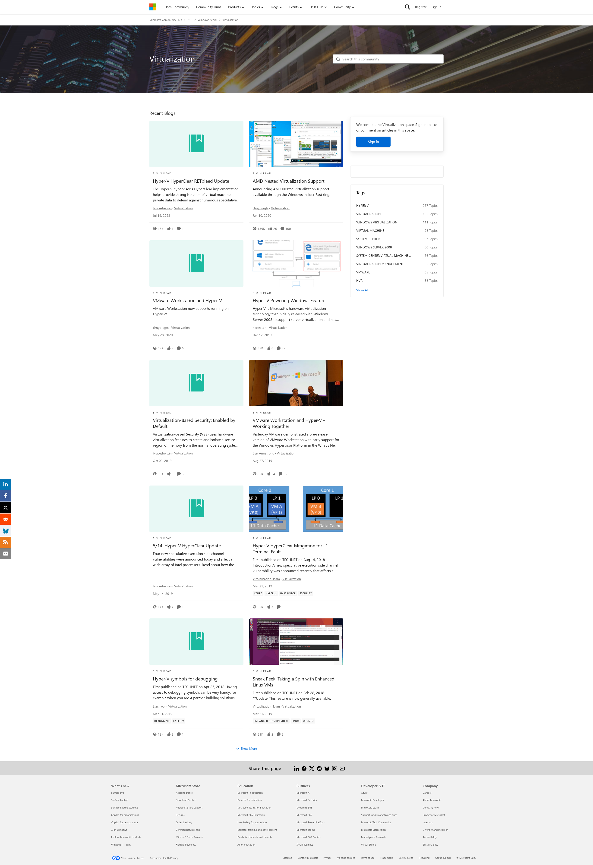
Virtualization (183, 208)
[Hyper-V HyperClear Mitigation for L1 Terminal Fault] (296, 509)
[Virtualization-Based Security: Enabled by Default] (196, 383)
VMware (363, 272)
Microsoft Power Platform (310, 822)
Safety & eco (406, 857)
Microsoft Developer (372, 800)
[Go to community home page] (152, 6)
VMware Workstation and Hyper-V (187, 300)
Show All (362, 290)
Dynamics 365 (304, 807)
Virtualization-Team (266, 579)
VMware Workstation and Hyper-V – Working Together (289, 423)
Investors (428, 822)
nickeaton (259, 327)
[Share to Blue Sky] (327, 768)
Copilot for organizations (125, 815)
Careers (427, 792)
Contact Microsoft (308, 857)
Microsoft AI (303, 792)
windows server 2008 (374, 247)
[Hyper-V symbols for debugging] (196, 641)
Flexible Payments (186, 844)
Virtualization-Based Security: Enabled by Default (194, 423)
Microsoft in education (250, 792)
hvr (359, 280)
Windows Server (207, 20)
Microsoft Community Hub (165, 20)
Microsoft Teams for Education (254, 807)
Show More (249, 748)
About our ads (443, 857)
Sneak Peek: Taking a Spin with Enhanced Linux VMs (293, 682)
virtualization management (380, 264)
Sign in (373, 141)
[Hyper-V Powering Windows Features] (296, 263)
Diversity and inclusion (435, 829)
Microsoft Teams (305, 829)
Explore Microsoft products (126, 837)
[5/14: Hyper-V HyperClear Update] (196, 509)
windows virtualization (376, 222)
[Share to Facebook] (304, 768)
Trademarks (386, 857)
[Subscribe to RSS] (334, 768)
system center (368, 239)
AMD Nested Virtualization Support (289, 181)
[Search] (407, 7)
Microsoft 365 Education (251, 815)
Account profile (184, 792)
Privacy (327, 857)
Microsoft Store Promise (189, 837)
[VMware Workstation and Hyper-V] (196, 263)
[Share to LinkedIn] (296, 768)
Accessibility (430, 837)
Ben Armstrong (263, 453)
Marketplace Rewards (373, 837)
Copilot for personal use (124, 822)
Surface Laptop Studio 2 (124, 807)
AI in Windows (119, 829)
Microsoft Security (306, 800)
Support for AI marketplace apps (379, 815)
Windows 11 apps (121, 844)
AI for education (246, 844)
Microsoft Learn (370, 807)
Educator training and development (257, 829)
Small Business (304, 844)
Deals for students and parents (254, 837)
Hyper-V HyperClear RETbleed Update (191, 181)
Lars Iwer (159, 706)
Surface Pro (117, 792)
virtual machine (370, 230)
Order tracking (184, 822)
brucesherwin (162, 208)
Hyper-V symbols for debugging (185, 679)
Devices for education (249, 800)
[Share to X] (311, 768)
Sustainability (430, 844)
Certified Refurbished (188, 829)
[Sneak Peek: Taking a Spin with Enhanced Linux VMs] (296, 641)
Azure (364, 792)
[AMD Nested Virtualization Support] (296, 144)
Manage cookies (346, 857)
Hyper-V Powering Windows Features (290, 300)
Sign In (436, 7)
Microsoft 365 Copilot (308, 837)
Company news (431, 807)
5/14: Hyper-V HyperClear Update (187, 545)
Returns (180, 815)
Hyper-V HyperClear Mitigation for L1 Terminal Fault (290, 548)
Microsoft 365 (304, 815)
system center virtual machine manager (382, 255)
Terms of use (368, 857)
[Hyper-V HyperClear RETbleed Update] (196, 144)
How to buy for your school (252, 822)
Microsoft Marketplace (374, 829)
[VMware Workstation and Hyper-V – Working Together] (296, 383)
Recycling (424, 857)
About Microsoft (432, 800)
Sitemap (287, 857)
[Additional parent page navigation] (190, 19)
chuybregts (260, 208)
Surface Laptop (119, 800)
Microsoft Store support (189, 807)
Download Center (186, 800)
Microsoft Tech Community (376, 822)
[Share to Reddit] (319, 768)
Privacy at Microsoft (434, 815)
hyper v (362, 205)
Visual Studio (368, 844)
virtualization (368, 214)
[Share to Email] (342, 768)
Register (420, 7)
